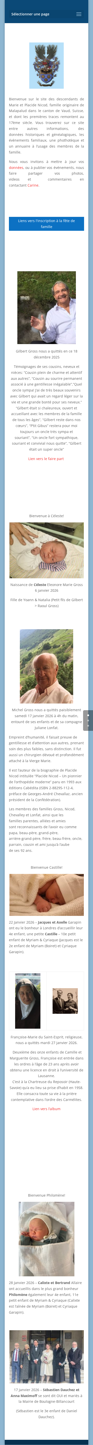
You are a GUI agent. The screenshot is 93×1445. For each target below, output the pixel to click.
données (16, 167)
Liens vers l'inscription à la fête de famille (46, 223)
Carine (33, 185)
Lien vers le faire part (46, 458)
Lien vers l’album (46, 1108)
